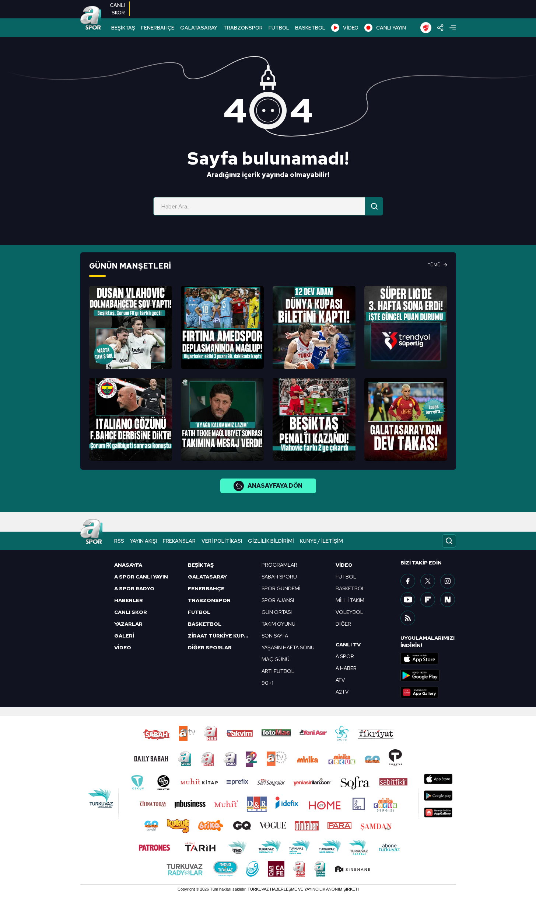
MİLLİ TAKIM (350, 600)
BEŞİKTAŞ (123, 27)
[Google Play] (428, 675)
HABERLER (128, 600)
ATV (340, 680)
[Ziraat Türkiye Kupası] (425, 27)
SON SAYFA (275, 635)
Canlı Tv (348, 644)
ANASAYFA (128, 565)
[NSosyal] (447, 599)
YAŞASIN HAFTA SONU (288, 647)
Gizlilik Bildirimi (271, 541)
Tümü (434, 265)
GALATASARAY (198, 27)
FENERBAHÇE (157, 27)
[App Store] (428, 658)
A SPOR (345, 656)
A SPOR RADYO (134, 588)
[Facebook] (407, 581)
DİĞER (343, 624)
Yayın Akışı (143, 541)
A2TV (342, 691)
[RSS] (407, 618)
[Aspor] (130, 327)
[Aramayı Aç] (449, 541)
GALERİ (124, 635)
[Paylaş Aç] (440, 27)
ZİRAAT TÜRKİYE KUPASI (220, 635)
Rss (119, 541)
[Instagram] (447, 581)
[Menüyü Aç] (452, 27)
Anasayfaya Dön (275, 486)
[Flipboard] (427, 599)
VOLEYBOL (349, 612)
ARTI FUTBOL (278, 671)
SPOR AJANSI (278, 600)
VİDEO (350, 27)
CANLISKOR (117, 9)
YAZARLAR (128, 624)
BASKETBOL (310, 27)
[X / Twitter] (427, 581)
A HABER (346, 668)
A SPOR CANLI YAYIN (141, 576)
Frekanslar (179, 541)
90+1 (267, 683)
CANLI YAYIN (391, 27)
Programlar (279, 565)
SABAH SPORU (279, 576)
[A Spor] (91, 18)
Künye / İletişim (321, 541)
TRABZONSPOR (243, 27)
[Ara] (374, 206)
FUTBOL (279, 27)
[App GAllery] (428, 692)
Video (344, 565)
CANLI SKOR (130, 612)
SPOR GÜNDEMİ (281, 588)
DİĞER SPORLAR (210, 647)
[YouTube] (407, 599)
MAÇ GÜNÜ (276, 659)
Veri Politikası (222, 541)
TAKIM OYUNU (278, 624)
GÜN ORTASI (277, 612)
